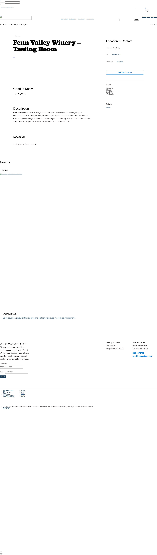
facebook (108, 107)
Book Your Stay (150, 17)
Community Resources (8, 396)
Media (4, 393)
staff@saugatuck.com (142, 356)
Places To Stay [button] (81, 19)
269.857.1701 (138, 353)
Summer (6, 7)
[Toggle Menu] (0, 4)
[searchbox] (126, 20)
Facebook (23, 390)
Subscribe (3, 363)
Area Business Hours (8, 390)
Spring (2, 7)
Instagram (23, 392)
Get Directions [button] (125, 72)
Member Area (6, 394)
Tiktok (22, 393)
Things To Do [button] (64, 19)
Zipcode (2, 372)
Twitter (22, 395)
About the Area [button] (90, 19)
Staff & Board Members (8, 395)
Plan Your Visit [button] (72, 19)
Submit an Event (7, 392)
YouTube (23, 394)
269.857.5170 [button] (116, 55)
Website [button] (120, 62)
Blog (4, 391)
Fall (9, 7)
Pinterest (23, 396)
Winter (12, 7)
